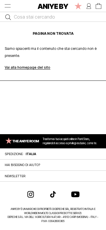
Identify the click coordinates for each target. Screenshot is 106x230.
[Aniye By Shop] (53, 6)
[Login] (88, 6)
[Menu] (7, 6)
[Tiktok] (53, 194)
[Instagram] (30, 194)
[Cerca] (6, 17)
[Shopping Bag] (98, 6)
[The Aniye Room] (78, 6)
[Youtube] (75, 194)
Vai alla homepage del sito (27, 67)
